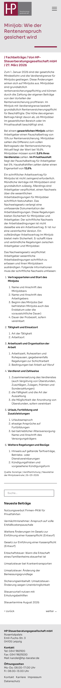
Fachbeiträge (16, 57)
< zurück (9, 611)
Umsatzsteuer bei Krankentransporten (28, 563)
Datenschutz (12, 681)
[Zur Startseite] (18, 9)
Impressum (34, 677)
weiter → (51, 611)
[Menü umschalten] (54, 8)
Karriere (21, 677)
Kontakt (9, 677)
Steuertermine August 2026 (21, 602)
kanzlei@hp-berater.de (24, 658)
